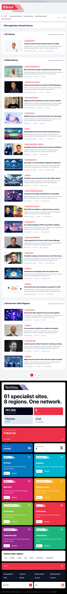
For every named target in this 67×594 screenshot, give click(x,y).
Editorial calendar (39, 574)
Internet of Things (6, 19)
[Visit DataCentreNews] (45, 481)
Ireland (32, 558)
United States (49, 558)
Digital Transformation (16, 16)
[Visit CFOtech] (13, 457)
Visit (6, 473)
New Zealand (39, 558)
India (25, 558)
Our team (37, 577)
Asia (6, 558)
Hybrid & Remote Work (41, 16)
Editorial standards (55, 574)
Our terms (53, 577)
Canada (19, 558)
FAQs (5, 577)
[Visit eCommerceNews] (13, 505)
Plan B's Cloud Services (32, 592)
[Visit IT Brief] (45, 505)
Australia (12, 558)
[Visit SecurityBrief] (13, 529)
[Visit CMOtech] (13, 481)
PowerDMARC (53, 592)
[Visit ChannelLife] (45, 457)
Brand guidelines (8, 574)
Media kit (14, 473)
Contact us (22, 574)
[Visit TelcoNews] (45, 529)
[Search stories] (62, 566)
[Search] (63, 17)
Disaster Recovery (28, 16)
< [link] (28, 375)
